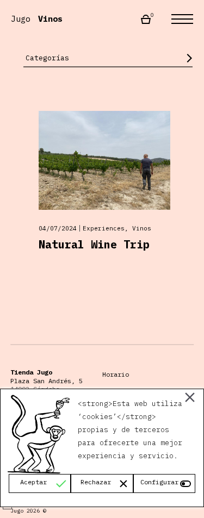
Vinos (141, 228)
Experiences (104, 228)
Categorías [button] (47, 58)
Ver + (97, 184)
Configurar (159, 482)
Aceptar (33, 482)
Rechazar (96, 482)
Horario (115, 374)
